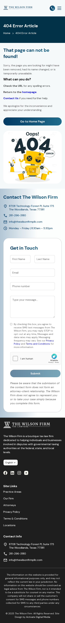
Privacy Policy (11, 512)
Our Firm (8, 498)
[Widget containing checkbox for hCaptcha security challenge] (35, 358)
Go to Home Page (32, 121)
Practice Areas (12, 492)
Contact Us (10, 98)
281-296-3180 (17, 215)
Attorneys (9, 505)
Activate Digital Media (38, 616)
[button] (11, 462)
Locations (9, 525)
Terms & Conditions (15, 518)
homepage (29, 92)
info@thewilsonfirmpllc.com (25, 221)
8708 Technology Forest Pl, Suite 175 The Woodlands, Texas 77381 (31, 207)
